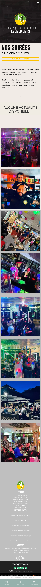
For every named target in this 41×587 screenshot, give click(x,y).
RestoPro (36, 575)
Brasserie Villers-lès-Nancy (20, 525)
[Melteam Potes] (20, 564)
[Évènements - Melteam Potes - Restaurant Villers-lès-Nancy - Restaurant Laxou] (20, 231)
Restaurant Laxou (20, 520)
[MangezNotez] (23, 559)
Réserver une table (20, 59)
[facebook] (18, 559)
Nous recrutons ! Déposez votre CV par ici (20, 578)
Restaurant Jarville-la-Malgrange (20, 535)
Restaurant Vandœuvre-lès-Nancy (20, 541)
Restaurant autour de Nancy (20, 530)
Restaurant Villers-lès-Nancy (20, 515)
